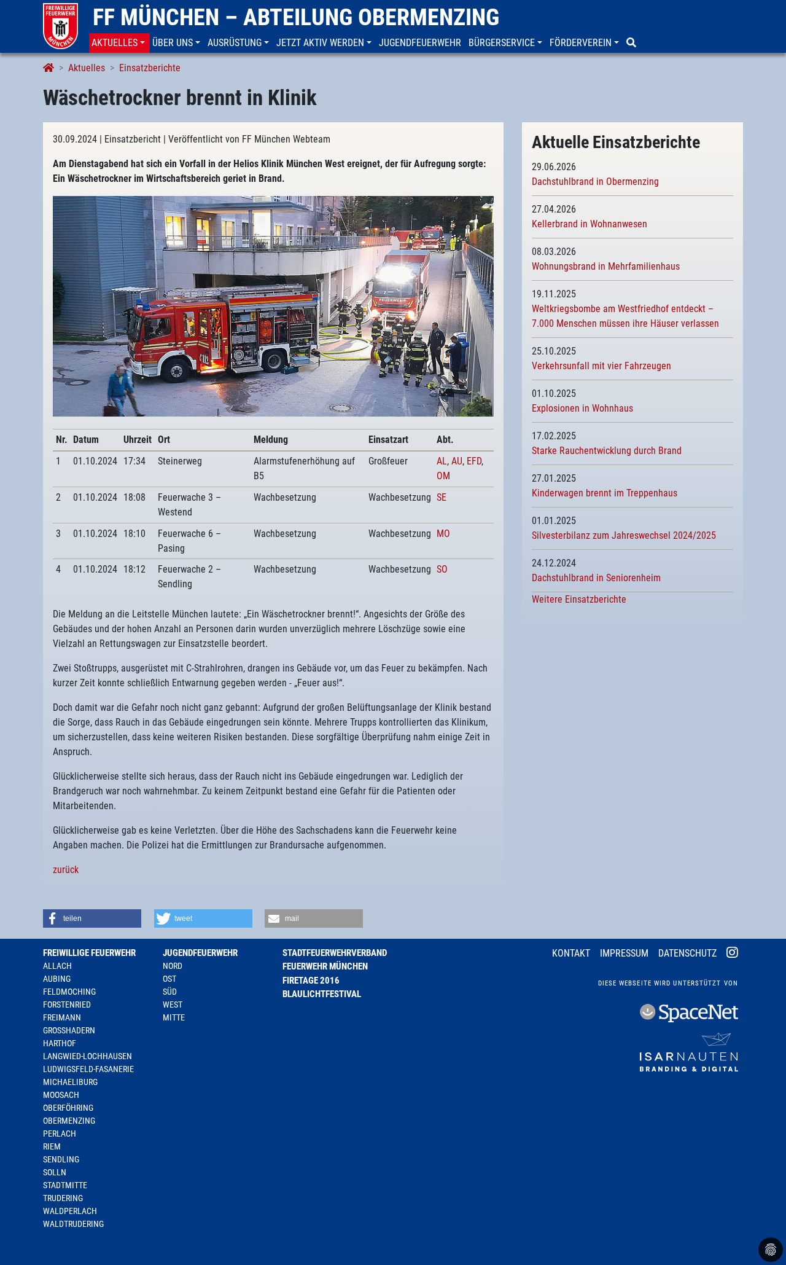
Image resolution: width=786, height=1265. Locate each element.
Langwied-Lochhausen (87, 1056)
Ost (169, 979)
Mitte (174, 1017)
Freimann (62, 1017)
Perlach (59, 1133)
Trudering (63, 1198)
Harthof (59, 1043)
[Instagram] (732, 954)
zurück (66, 869)
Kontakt (571, 953)
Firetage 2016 (311, 980)
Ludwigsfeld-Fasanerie (88, 1069)
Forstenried (67, 1004)
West (172, 1004)
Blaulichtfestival (321, 994)
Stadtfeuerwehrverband (334, 952)
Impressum (624, 953)
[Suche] (632, 43)
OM (443, 476)
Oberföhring (68, 1108)
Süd (170, 992)
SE (441, 497)
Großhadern (69, 1030)
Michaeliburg (70, 1082)
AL (442, 461)
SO (442, 569)
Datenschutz (687, 953)
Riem (52, 1146)
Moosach (61, 1095)
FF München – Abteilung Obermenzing (296, 17)
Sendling (61, 1159)
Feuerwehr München (325, 966)
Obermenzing (69, 1121)
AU (456, 461)
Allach (57, 966)
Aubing (57, 979)
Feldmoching (69, 992)
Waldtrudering (73, 1224)
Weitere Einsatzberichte (579, 599)
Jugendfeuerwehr (200, 952)
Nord (172, 966)
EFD (474, 461)
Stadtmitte (65, 1185)
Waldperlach (70, 1211)
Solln (54, 1172)
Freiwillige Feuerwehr (89, 952)
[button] (119, 43)
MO (443, 533)
